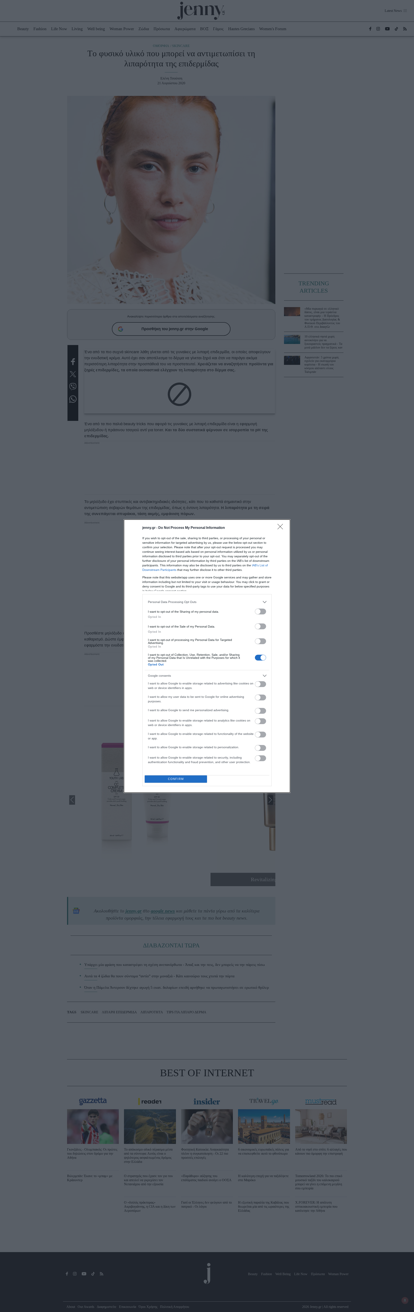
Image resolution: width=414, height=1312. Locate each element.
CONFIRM (176, 779)
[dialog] (207, 656)
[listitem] (207, 602)
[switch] (260, 611)
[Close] (282, 528)
